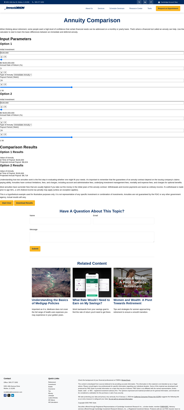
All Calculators (53, 402)
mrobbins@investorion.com (13, 392)
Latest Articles (53, 398)
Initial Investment (7, 49)
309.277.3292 (39, 2)
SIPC (166, 406)
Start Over (6, 203)
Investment (52, 384)
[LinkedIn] (145, 2)
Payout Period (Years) (9, 77)
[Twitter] (139, 2)
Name (32, 215)
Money (50, 393)
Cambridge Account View (169, 2)
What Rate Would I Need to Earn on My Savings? (91, 301)
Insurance (51, 389)
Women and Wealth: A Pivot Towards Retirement (133, 301)
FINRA (162, 406)
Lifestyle (51, 395)
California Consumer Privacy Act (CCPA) (147, 397)
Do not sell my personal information (121, 399)
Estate (50, 386)
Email (95, 215)
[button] (89, 8)
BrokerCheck (126, 380)
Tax (49, 391)
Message (33, 229)
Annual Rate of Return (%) (11, 65)
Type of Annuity (6, 75)
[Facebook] (151, 2)
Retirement (52, 382)
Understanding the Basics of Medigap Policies (50, 301)
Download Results (24, 203)
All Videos (51, 400)
